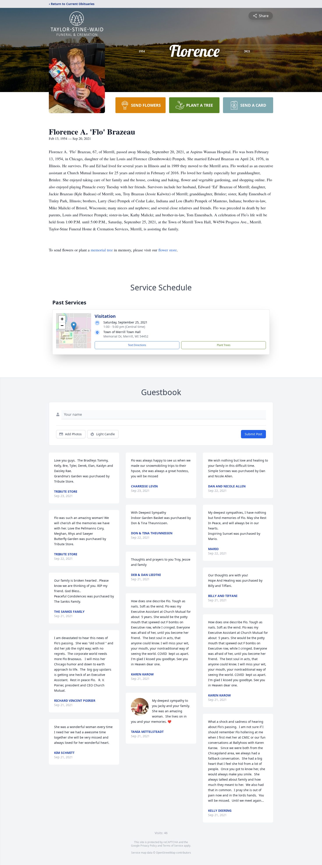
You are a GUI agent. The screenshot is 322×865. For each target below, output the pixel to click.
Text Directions (137, 345)
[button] (73, 326)
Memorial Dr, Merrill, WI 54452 (125, 336)
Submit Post (253, 434)
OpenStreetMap (165, 852)
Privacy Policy (148, 845)
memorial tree (102, 249)
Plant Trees (223, 345)
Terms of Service (173, 845)
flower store (167, 249)
